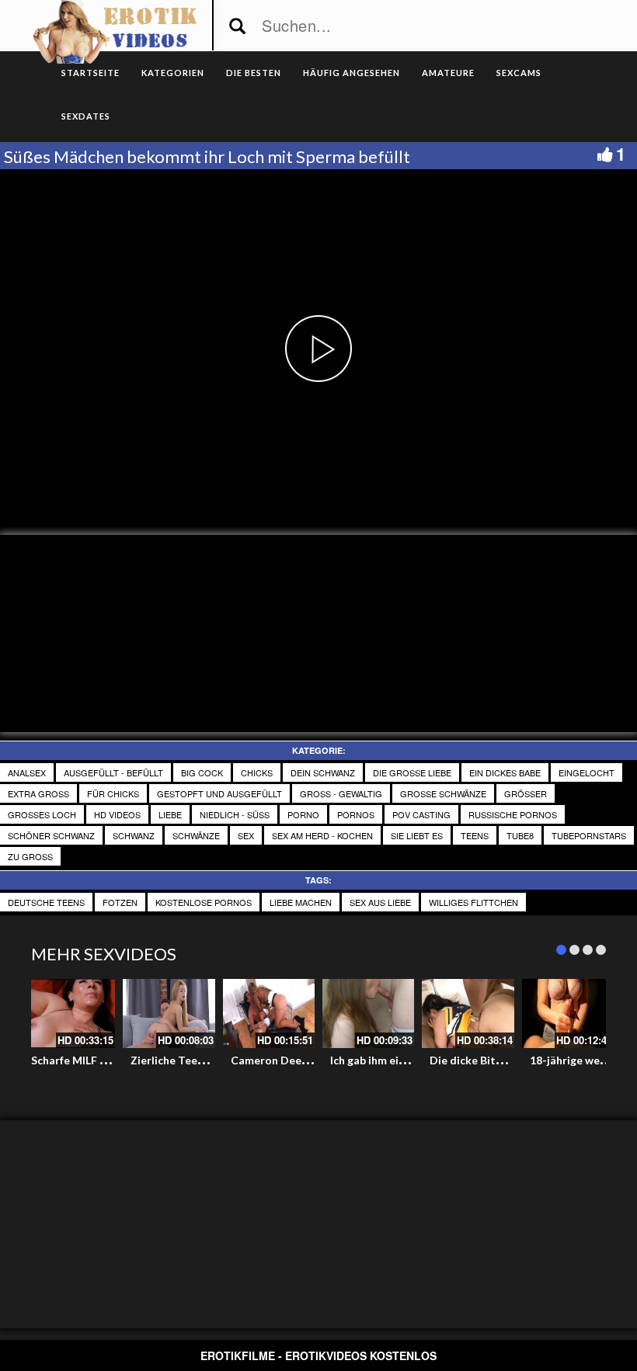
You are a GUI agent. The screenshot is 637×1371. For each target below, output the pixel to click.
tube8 (520, 835)
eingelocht (586, 772)
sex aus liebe (380, 902)
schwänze (196, 835)
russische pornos (512, 814)
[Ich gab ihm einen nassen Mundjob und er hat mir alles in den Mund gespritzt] (368, 1013)
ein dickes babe (505, 772)
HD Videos (117, 814)
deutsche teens (46, 902)
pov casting (421, 814)
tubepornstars (589, 835)
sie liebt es (417, 835)
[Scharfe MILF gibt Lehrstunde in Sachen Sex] (69, 1013)
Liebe (170, 814)
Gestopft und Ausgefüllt (219, 793)
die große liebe (412, 772)
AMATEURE (448, 73)
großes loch (42, 814)
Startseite (90, 73)
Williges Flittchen (473, 902)
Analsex (27, 772)
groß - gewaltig (341, 793)
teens (475, 835)
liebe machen (301, 902)
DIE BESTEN (253, 73)
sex (246, 835)
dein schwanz (323, 772)
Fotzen (120, 902)
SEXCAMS (518, 73)
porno (303, 814)
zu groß (30, 856)
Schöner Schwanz (51, 835)
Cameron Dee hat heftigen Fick (311, 1060)
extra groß (38, 793)
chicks (257, 772)
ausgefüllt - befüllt (113, 772)
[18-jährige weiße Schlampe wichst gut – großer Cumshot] (568, 1013)
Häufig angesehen (351, 73)
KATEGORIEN (172, 73)
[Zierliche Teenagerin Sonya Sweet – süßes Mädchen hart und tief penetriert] (168, 1013)
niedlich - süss (235, 814)
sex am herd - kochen (322, 835)
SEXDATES (85, 116)
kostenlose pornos (203, 902)
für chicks (113, 793)
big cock (202, 772)
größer (525, 793)
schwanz (134, 835)
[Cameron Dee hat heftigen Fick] (269, 1013)
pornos (355, 814)
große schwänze (443, 793)
